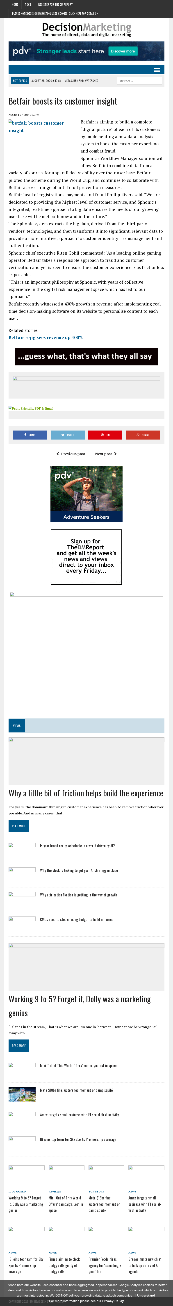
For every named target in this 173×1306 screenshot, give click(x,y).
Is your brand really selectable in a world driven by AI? (77, 845)
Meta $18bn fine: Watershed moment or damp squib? (77, 1090)
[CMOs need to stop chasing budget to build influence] (22, 928)
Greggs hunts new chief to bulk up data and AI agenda (145, 1265)
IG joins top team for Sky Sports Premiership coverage (78, 1139)
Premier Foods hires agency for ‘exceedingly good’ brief (105, 1265)
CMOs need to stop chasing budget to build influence (76, 919)
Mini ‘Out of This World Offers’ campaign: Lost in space (78, 1065)
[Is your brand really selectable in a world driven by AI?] (22, 854)
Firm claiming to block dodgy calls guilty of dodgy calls (64, 1265)
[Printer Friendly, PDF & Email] (31, 408)
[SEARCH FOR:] (139, 80)
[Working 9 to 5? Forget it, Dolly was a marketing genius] (27, 1182)
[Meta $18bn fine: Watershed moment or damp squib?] (22, 1099)
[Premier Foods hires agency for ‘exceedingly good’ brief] (107, 1243)
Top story (96, 1191)
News (132, 1191)
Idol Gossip (17, 1191)
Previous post (73, 453)
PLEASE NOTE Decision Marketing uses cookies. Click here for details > (55, 13)
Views (16, 725)
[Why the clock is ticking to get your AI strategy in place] (22, 879)
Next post (103, 453)
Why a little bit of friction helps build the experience (86, 793)
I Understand (145, 1295)
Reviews (55, 1191)
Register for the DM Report (55, 4)
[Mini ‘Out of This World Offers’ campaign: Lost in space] (22, 1074)
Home (15, 4)
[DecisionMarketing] (86, 30)
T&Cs (28, 4)
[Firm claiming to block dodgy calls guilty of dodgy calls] (67, 1243)
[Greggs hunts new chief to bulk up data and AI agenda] (146, 1243)
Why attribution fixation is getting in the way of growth (78, 895)
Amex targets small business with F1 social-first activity (79, 1114)
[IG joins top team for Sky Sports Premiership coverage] (22, 1148)
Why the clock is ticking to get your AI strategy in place (79, 870)
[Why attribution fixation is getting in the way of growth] (22, 903)
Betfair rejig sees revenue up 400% (46, 337)
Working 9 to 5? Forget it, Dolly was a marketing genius (26, 1204)
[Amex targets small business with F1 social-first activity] (22, 1123)
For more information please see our (86, 1301)
